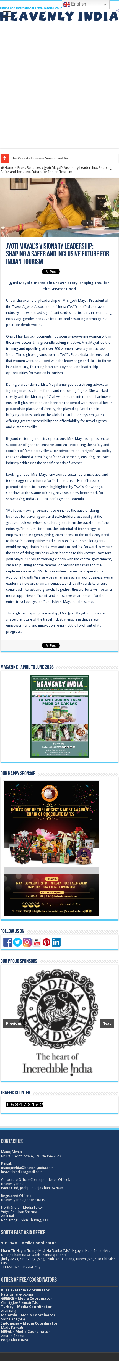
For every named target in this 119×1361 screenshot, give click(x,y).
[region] (58, 1023)
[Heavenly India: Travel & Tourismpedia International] (59, 13)
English (78, 4)
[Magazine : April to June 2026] (59, 716)
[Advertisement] (59, 89)
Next (106, 1023)
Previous (14, 1023)
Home (9, 167)
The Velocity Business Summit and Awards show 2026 (51, 158)
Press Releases (29, 167)
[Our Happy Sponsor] (51, 848)
